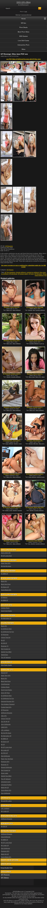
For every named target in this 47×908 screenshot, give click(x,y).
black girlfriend (16, 310)
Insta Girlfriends (5, 837)
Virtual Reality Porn (6, 868)
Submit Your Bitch (6, 652)
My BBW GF (4, 574)
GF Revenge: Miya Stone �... (35, 307)
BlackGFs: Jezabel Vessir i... (35, 407)
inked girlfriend (39, 275)
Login (26, 11)
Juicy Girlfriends (5, 724)
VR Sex (23, 23)
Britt (34, 310)
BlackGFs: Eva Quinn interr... (12, 340)
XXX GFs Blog (23, 2)
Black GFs (9, 310)
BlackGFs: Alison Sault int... (35, 374)
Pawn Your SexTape (7, 759)
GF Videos (5, 877)
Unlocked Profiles (6, 785)
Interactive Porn (23, 45)
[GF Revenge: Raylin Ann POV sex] (35, 326)
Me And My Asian (6, 566)
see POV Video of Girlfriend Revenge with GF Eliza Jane (23, 59)
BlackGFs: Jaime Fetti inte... (12, 307)
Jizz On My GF (5, 721)
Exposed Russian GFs (7, 701)
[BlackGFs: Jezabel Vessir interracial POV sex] (35, 393)
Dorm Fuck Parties (6, 611)
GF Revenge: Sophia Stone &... (12, 507)
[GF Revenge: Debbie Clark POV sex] (12, 360)
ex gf (40, 343)
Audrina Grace (40, 477)
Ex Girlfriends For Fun (7, 632)
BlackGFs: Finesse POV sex (12, 407)
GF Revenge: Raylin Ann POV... (35, 340)
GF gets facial (13, 274)
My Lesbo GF (5, 750)
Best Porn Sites (23, 32)
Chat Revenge (5, 684)
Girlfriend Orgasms (6, 713)
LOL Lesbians (5, 730)
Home (23, 19)
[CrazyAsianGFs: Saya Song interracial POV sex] (12, 426)
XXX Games (23, 36)
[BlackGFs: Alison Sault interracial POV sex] (35, 360)
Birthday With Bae (33, 443)
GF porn (31, 274)
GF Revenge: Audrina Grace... (35, 474)
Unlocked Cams (5, 782)
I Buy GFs (4, 716)
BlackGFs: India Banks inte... (35, 440)
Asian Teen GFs (5, 563)
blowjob (30, 310)
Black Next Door (6, 584)
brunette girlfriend (40, 310)
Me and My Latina (6, 801)
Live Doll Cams (23, 40)
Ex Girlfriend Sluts (6, 629)
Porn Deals (23, 27)
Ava (29, 543)
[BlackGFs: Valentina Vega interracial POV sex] (12, 460)
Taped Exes (4, 655)
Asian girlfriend (9, 443)
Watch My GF (5, 787)
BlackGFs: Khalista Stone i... (12, 541)
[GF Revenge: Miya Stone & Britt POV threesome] (35, 293)
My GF (3, 640)
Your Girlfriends (5, 793)
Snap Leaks (4, 773)
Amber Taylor (8, 510)
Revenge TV (4, 646)
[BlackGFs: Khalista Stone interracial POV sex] (12, 526)
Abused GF (4, 673)
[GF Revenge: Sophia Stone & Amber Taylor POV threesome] (12, 493)
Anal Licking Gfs (6, 553)
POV (45, 275)
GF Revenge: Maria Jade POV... (35, 507)
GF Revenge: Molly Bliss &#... (35, 541)
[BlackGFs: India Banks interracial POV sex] (35, 426)
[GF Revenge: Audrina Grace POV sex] (35, 460)
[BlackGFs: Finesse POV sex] (12, 393)
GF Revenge (9, 246)
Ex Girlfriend (5, 274)
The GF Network (6, 657)
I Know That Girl (5, 637)
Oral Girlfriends (5, 756)
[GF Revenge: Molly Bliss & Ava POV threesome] (35, 526)
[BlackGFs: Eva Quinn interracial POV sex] (12, 326)
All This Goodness (10, 272)
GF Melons (4, 597)
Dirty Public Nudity (6, 665)
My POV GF (4, 753)
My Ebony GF (5, 587)
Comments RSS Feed (26, 14)
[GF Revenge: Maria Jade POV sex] (35, 493)
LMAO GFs (4, 727)
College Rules (5, 608)
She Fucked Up (5, 649)
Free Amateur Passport (8, 704)
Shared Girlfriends (6, 767)
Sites (23, 49)
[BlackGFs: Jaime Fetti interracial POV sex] (12, 293)
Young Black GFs (6, 590)
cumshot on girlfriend (32, 272)
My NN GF (4, 643)
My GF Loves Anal (6, 556)
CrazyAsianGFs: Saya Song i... (12, 440)
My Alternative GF (6, 618)
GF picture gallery (23, 274)
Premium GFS (5, 762)
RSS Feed (18, 14)
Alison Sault (32, 377)
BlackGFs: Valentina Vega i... (11, 474)
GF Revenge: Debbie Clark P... (12, 374)
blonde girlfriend (21, 272)
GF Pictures (10, 270)
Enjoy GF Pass (5, 693)
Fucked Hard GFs (6, 707)
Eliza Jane (43, 272)
